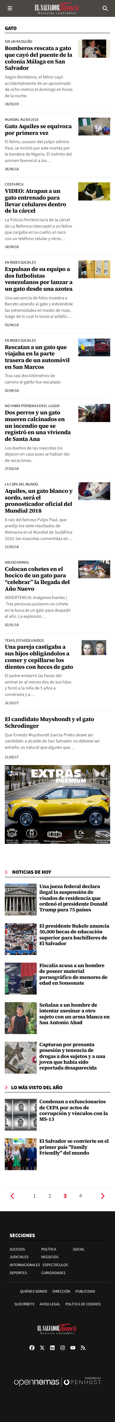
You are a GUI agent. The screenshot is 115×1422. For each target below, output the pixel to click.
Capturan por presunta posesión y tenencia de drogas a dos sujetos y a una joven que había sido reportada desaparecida (72, 1056)
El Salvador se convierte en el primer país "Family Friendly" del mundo (74, 1147)
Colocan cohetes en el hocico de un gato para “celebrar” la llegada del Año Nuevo (37, 579)
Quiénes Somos (33, 1291)
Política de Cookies (83, 1304)
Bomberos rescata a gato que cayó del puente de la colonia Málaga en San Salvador (38, 58)
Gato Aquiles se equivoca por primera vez (38, 129)
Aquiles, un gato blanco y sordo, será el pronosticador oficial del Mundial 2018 (39, 501)
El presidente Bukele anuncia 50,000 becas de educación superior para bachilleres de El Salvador (74, 934)
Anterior (12, 1196)
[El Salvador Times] (57, 8)
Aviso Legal (50, 1304)
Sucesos (17, 1249)
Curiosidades (53, 1273)
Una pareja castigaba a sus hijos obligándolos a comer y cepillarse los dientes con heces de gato (39, 657)
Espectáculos (55, 1265)
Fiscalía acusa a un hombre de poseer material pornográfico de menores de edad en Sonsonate (73, 974)
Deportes (18, 1273)
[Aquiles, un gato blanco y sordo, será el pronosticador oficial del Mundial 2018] (94, 491)
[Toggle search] (105, 8)
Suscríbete (24, 1304)
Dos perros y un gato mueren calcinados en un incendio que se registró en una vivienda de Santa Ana (38, 426)
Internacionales (25, 1265)
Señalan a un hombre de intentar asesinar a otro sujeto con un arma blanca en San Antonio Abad (74, 1014)
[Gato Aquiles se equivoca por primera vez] (94, 126)
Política (48, 1249)
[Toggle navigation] (10, 8)
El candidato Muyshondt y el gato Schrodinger (49, 722)
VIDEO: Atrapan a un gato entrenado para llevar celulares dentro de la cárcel (35, 201)
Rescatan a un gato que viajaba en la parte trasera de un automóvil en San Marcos (37, 357)
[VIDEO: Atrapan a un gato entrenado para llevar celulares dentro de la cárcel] (94, 191)
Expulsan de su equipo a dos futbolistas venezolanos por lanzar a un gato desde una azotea (39, 279)
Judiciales (19, 1257)
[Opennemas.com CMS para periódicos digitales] (57, 1388)
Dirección (61, 1291)
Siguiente (102, 1196)
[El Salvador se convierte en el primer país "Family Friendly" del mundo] (21, 1154)
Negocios (49, 1257)
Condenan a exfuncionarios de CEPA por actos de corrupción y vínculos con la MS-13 (73, 1110)
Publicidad (85, 1291)
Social (79, 1249)
